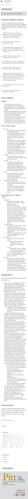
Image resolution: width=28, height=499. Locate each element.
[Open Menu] (1, 1)
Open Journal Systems (7, 420)
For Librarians (5, 461)
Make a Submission (7, 468)
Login (4, 13)
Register (9, 13)
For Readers (4, 457)
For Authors (4, 459)
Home (2, 4)
